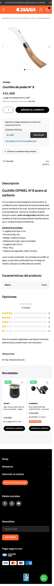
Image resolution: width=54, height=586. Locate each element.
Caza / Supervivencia (40, 18)
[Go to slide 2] (27, 69)
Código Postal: (14, 130)
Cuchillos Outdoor (20, 18)
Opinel (7, 82)
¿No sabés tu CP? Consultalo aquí (20, 141)
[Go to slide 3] (30, 69)
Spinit (7, 404)
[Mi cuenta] (41, 9)
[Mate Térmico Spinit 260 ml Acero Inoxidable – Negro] (14, 390)
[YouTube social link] (18, 503)
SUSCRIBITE (10, 537)
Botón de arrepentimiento (15, 482)
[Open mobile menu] (4, 9)
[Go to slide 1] (24, 69)
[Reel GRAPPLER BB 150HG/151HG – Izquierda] (39, 390)
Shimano (33, 404)
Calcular (38, 135)
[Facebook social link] (5, 503)
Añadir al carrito (32, 110)
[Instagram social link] (12, 503)
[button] (3, 46)
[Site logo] (26, 9)
